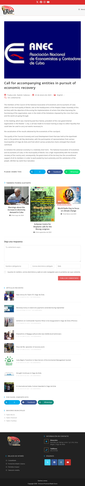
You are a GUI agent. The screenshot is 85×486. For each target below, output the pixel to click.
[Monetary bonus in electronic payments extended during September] (9, 309)
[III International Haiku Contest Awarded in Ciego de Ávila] (9, 387)
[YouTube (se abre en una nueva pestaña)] (47, 2)
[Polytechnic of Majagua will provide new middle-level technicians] (9, 335)
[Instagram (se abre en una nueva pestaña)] (44, 2)
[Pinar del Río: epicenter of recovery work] (9, 348)
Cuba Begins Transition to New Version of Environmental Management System (43, 360)
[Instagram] (61, 462)
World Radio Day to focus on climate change (68, 209)
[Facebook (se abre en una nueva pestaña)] (41, 2)
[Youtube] (68, 462)
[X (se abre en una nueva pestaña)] (37, 2)
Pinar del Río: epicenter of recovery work (30, 347)
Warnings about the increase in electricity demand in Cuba (16, 210)
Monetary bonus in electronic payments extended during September (40, 308)
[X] (47, 462)
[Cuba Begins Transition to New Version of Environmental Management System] (9, 361)
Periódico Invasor (13, 467)
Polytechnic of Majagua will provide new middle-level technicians (38, 334)
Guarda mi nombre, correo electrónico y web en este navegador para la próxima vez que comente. (44, 272)
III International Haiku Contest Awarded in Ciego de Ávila (36, 386)
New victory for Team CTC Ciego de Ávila (30, 295)
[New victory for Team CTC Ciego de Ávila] (9, 295)
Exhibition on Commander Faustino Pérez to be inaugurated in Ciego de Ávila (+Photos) (46, 321)
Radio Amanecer (11, 418)
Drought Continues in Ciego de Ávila (28, 373)
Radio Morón (10, 415)
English (60, 95)
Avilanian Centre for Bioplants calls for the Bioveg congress (42, 226)
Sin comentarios (14, 98)
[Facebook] (54, 462)
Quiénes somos (42, 481)
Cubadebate (12, 460)
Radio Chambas (11, 421)
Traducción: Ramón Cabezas (18, 95)
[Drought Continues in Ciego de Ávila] (9, 374)
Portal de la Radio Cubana (16, 464)
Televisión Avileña (13, 470)
